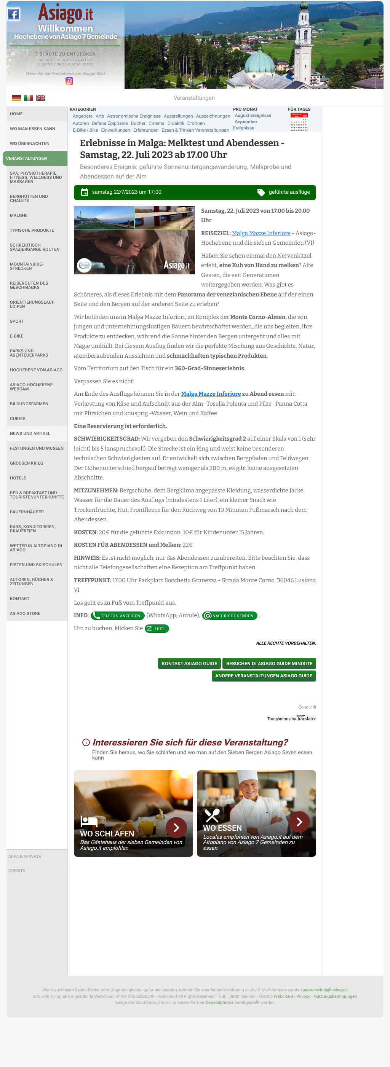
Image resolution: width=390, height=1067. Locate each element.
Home (16, 113)
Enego (60, 60)
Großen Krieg (26, 463)
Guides (18, 418)
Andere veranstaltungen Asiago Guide (264, 675)
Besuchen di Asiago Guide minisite (269, 663)
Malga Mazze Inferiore (261, 233)
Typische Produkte (32, 230)
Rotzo (88, 65)
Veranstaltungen (26, 158)
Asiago (47, 60)
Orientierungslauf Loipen (32, 304)
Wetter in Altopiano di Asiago (36, 548)
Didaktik (176, 123)
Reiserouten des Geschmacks (29, 285)
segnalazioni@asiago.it (325, 989)
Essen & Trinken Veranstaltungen (195, 130)
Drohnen (196, 123)
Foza (72, 60)
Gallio (84, 60)
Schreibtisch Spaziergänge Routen (35, 247)
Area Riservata (24, 856)
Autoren (81, 123)
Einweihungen (115, 130)
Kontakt (19, 598)
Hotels (18, 478)
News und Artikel (30, 433)
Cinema (157, 123)
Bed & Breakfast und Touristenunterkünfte (37, 495)
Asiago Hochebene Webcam (31, 387)
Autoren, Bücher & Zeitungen (31, 581)
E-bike (16, 336)
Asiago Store (25, 613)
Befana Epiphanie (110, 123)
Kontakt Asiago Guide (189, 663)
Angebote (83, 116)
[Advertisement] (36, 735)
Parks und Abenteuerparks (29, 353)
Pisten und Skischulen (36, 564)
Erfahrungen (145, 130)
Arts (100, 116)
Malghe (19, 215)
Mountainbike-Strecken (26, 266)
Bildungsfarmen (29, 403)
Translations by (281, 719)
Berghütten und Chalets (29, 198)
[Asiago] (65, 13)
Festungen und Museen (37, 448)
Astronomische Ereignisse (134, 116)
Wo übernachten (30, 143)
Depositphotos (219, 1002)
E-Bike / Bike (85, 130)
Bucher (138, 123)
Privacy (303, 996)
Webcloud (283, 996)
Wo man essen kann (32, 128)
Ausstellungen (178, 116)
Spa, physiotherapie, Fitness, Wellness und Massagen (36, 177)
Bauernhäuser (27, 512)
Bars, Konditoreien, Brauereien (33, 529)
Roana (74, 65)
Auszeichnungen (213, 116)
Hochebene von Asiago (36, 370)
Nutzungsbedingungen (335, 996)
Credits (16, 870)
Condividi (307, 707)
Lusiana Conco (52, 65)
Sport (17, 321)
